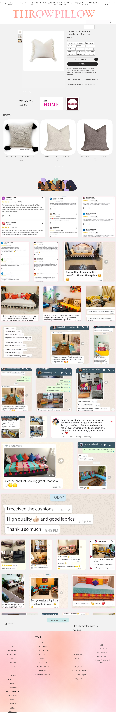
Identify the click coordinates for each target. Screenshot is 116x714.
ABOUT (9, 624)
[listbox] (89, 27)
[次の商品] (115, 137)
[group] (58, 141)
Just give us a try (58, 620)
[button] (89, 27)
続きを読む (70, 74)
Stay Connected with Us (85, 625)
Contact (77, 630)
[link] (74, 79)
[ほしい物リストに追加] (96, 59)
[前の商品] (1, 137)
